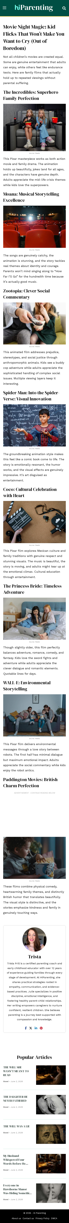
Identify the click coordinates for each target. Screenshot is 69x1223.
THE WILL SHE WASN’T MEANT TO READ (16, 1071)
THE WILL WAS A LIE (16, 1126)
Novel (6, 1081)
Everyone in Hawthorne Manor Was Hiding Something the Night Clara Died (17, 1191)
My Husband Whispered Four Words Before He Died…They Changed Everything (16, 1163)
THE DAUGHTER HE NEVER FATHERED (15, 1099)
